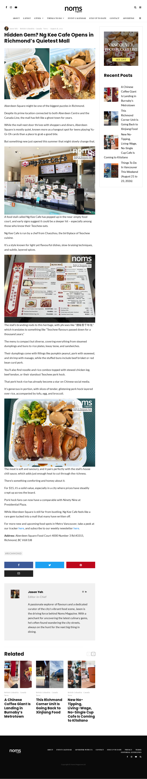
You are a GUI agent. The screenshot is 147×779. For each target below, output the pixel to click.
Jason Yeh (14, 28)
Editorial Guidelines (131, 752)
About (16, 18)
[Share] (18, 565)
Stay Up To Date (97, 18)
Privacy (128, 750)
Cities (37, 18)
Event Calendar (77, 18)
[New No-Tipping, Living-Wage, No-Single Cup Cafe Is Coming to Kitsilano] (111, 143)
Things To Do (54, 18)
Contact (114, 18)
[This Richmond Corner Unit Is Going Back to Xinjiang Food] (111, 119)
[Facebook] (6, 7)
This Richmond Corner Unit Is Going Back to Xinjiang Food (49, 706)
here (21, 528)
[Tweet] (49, 565)
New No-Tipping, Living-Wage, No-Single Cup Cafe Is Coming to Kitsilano (81, 710)
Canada (39, 28)
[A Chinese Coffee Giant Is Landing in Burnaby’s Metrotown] (111, 95)
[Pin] (80, 565)
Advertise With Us (83, 750)
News (45, 28)
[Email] (18, 573)
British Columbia (27, 28)
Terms (138, 750)
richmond (14, 553)
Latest (27, 18)
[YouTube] (16, 7)
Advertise (128, 18)
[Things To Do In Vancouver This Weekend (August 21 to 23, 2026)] (111, 171)
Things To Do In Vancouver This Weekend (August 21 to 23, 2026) (129, 172)
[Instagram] (10, 7)
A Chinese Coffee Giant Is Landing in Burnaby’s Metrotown (17, 708)
